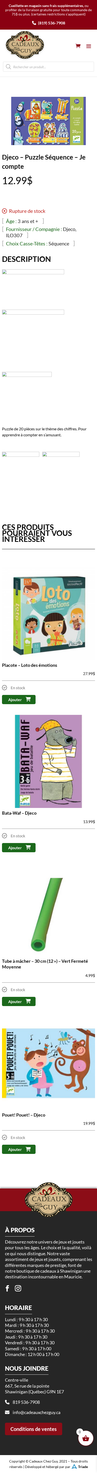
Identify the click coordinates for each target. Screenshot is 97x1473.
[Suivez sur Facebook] (7, 1288)
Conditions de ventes (33, 1429)
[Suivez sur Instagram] (18, 1288)
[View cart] (78, 46)
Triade (83, 1467)
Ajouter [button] (15, 699)
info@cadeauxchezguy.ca (36, 1412)
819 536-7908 (26, 1402)
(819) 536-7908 (51, 22)
